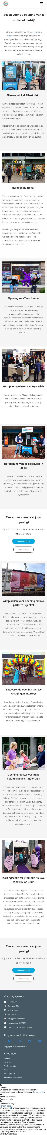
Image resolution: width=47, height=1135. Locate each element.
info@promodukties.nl (16, 1019)
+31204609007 (13, 1014)
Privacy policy (39, 1092)
